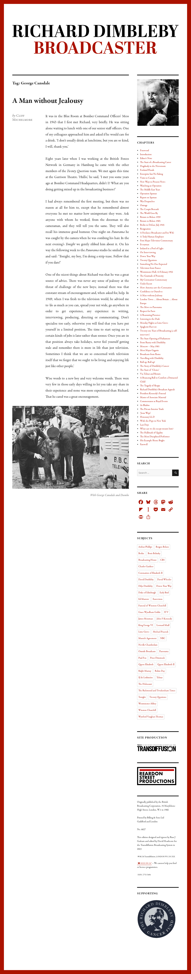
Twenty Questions (148, 260)
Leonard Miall (162, 625)
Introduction (146, 154)
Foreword (144, 150)
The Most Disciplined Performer (155, 436)
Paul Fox (142, 658)
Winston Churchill (147, 710)
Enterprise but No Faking (151, 174)
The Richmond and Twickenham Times (156, 690)
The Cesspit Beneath (149, 209)
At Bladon (145, 405)
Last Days (144, 425)
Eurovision (157, 599)
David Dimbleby (146, 579)
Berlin (141, 553)
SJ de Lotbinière (145, 677)
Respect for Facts (147, 311)
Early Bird (164, 592)
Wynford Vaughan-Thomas (150, 717)
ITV (166, 612)
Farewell (144, 444)
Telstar (159, 677)
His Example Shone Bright (152, 440)
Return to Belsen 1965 (150, 221)
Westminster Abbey (147, 703)
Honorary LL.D (147, 417)
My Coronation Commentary (153, 280)
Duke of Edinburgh (147, 592)
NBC (162, 638)
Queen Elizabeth (146, 664)
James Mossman (145, 619)
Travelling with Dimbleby (151, 358)
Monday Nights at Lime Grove (154, 323)
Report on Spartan (148, 197)
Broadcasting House (147, 560)
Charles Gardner (145, 566)
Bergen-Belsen (162, 547)
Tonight (142, 697)
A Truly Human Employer (152, 237)
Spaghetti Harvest (148, 327)
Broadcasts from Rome (150, 354)
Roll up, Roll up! (147, 362)
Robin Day (160, 671)
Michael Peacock (160, 632)
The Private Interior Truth (152, 409)
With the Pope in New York (153, 421)
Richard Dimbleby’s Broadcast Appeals (157, 389)
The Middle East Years (150, 189)
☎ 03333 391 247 (145, 863)
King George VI (145, 625)
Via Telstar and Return (150, 374)
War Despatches (147, 201)
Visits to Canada (147, 178)
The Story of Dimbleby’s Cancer (154, 366)
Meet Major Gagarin (149, 350)
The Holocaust (145, 684)
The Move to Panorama (151, 307)
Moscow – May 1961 (149, 346)
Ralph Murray (144, 671)
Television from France (150, 268)
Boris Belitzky (154, 553)
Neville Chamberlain (147, 645)
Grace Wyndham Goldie (149, 612)
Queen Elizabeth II (165, 664)
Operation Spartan (148, 193)
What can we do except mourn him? (156, 429)
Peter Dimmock (157, 658)
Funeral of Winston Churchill (152, 605)
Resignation (145, 229)
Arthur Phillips (145, 547)
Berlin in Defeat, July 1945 (152, 225)
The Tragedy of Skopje (150, 385)
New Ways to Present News (152, 182)
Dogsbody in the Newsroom (153, 166)
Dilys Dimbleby (145, 586)
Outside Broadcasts (147, 651)
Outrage (143, 205)
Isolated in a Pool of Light (151, 248)
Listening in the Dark (150, 319)
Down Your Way (147, 256)
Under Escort (146, 284)
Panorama (163, 651)
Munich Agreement (147, 638)
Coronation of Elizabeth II (150, 573)
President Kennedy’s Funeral (153, 393)
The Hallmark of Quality (151, 432)
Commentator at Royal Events (154, 401)
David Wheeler (164, 579)
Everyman (144, 244)
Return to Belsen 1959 (150, 217)
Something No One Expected (153, 264)
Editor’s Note (146, 158)
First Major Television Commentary (156, 240)
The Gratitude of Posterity (152, 276)
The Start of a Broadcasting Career (155, 162)
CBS (162, 560)
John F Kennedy (164, 619)
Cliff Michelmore (22, 117)
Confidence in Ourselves (151, 291)
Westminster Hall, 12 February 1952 (156, 272)
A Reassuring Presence (150, 315)
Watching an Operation (151, 186)
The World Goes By (149, 213)
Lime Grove (143, 632)
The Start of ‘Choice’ (149, 370)
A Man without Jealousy (47, 101)
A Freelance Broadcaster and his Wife (157, 233)
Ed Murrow (143, 599)
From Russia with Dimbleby (152, 342)
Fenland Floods (147, 170)
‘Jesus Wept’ (145, 413)
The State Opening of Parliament (155, 338)
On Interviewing (148, 252)
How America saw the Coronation (156, 287)
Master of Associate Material (153, 397)
